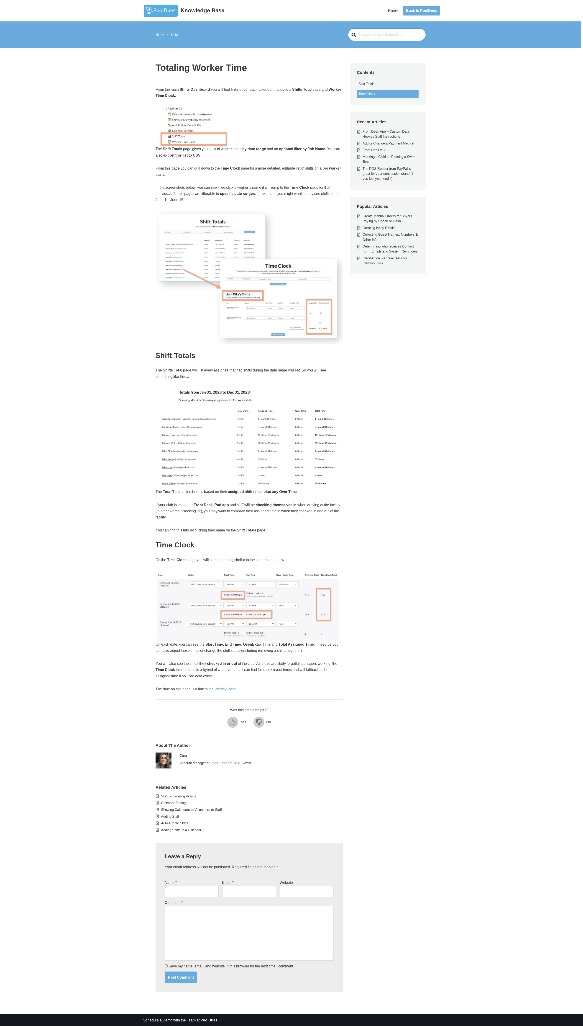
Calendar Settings (174, 803)
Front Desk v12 (374, 150)
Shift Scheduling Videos (178, 796)
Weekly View (225, 689)
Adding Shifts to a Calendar (181, 830)
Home (393, 11)
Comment (174, 903)
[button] (236, 722)
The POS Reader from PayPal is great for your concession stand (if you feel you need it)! (388, 173)
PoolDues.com (221, 763)
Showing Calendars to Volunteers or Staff (191, 810)
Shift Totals (366, 84)
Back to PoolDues (421, 11)
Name (171, 882)
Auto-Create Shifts (174, 823)
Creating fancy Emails (379, 228)
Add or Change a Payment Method (388, 143)
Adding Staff (170, 816)
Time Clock (366, 94)
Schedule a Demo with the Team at (180, 1020)
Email (228, 882)
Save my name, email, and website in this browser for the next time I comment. (231, 966)
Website (286, 882)
